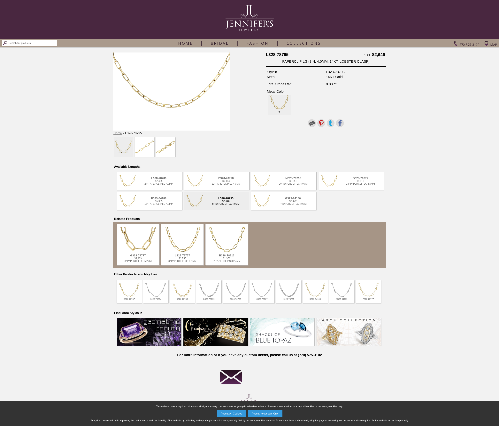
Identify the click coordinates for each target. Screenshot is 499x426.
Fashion (258, 43)
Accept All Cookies (231, 413)
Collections (304, 43)
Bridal (220, 43)
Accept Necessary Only (265, 413)
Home (185, 43)
